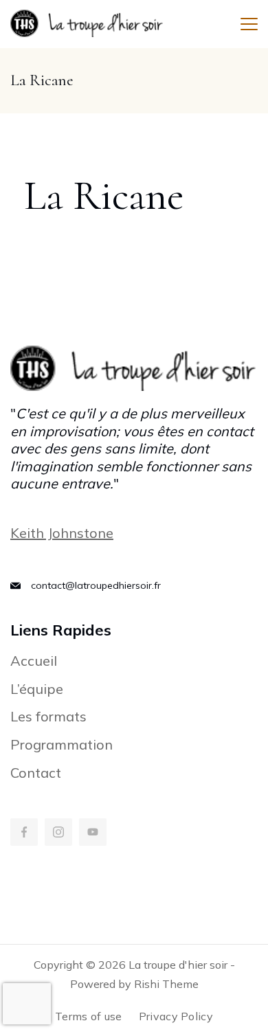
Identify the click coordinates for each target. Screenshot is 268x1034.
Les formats (48, 716)
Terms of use (88, 1016)
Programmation (61, 744)
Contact (35, 772)
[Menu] (249, 24)
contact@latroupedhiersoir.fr (96, 585)
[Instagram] (58, 832)
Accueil (33, 660)
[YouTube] (93, 832)
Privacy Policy (176, 1016)
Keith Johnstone (61, 532)
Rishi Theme (166, 984)
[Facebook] (24, 832)
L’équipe (36, 688)
